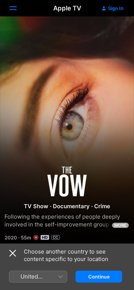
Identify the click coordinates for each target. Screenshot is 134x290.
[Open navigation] (17, 8)
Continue (99, 277)
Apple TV (67, 8)
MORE (120, 225)
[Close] (12, 253)
